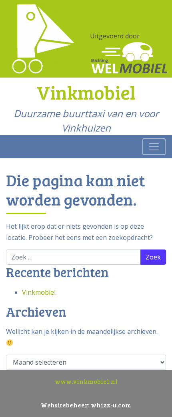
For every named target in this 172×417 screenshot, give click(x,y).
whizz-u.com (111, 405)
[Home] (43, 38)
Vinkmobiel (39, 292)
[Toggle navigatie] (154, 146)
